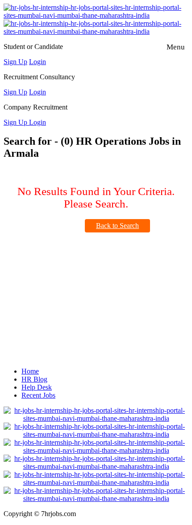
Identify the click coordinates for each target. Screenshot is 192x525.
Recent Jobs (38, 395)
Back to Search (117, 225)
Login (37, 61)
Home (30, 371)
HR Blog (34, 379)
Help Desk (36, 387)
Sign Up (15, 61)
